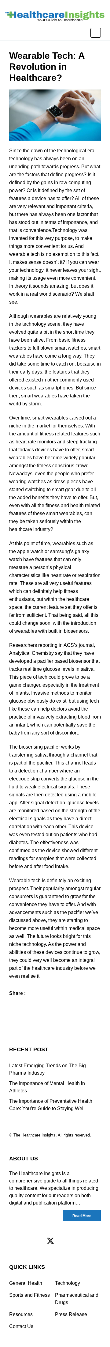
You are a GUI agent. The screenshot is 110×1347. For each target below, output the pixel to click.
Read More (81, 1216)
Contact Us (21, 1326)
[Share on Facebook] (13, 1004)
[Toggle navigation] (95, 33)
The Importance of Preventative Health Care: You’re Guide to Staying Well (50, 1104)
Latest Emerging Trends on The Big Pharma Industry (47, 1069)
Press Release (71, 1314)
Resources (21, 1314)
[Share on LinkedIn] (37, 1004)
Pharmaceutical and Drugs (76, 1298)
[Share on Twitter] (25, 1004)
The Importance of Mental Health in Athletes (47, 1087)
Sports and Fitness (29, 1295)
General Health (25, 1283)
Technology (67, 1283)
